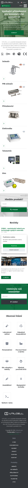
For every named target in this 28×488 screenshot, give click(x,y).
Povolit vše (14, 245)
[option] (14, 18)
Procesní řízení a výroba (21, 351)
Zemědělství (7, 385)
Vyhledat (15, 209)
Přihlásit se (6, 6)
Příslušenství (7, 106)
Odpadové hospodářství (21, 333)
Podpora (14, 454)
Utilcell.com (19, 430)
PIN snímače (7, 84)
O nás (14, 442)
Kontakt (14, 457)
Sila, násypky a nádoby (7, 368)
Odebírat (15, 302)
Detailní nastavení (14, 249)
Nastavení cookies (14, 434)
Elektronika (7, 128)
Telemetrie (7, 151)
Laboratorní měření (7, 333)
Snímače (5, 61)
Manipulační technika (21, 386)
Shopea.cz (14, 432)
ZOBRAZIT (14, 32)
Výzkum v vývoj (7, 403)
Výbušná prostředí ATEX (21, 368)
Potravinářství (7, 350)
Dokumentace (14, 445)
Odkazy (14, 451)
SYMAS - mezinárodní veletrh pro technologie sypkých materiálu (13, 229)
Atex (4, 173)
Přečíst (6, 277)
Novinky (14, 448)
